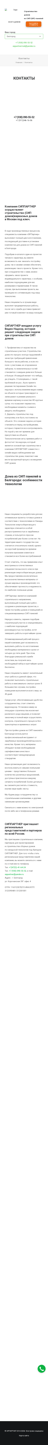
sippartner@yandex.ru (24, 147)
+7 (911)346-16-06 (24, 120)
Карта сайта (24, 1436)
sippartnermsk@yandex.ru (24, 46)
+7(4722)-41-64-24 (17, 867)
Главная (19, 62)
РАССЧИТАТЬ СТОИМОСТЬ (33, 24)
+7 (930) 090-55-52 (24, 42)
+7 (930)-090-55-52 (17, 871)
